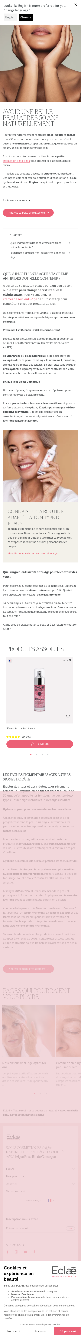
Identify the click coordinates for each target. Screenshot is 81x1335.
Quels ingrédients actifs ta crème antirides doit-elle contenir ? (35, 245)
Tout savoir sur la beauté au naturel (35, 1110)
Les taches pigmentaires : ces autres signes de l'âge (37, 255)
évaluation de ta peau (16, 161)
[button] (68, 717)
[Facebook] (7, 1251)
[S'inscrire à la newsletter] (70, 1228)
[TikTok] (34, 1251)
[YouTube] (25, 1251)
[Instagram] (16, 1251)
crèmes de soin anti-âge (20, 299)
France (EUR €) (32, 1201)
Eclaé (6, 1110)
